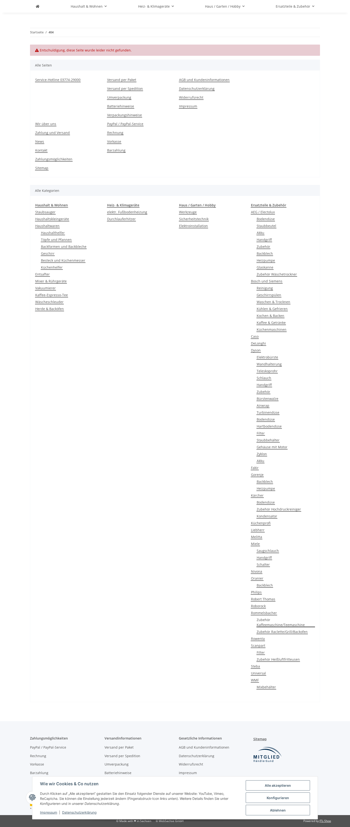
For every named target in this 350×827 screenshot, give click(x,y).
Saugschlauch (268, 550)
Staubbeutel (266, 226)
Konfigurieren (278, 798)
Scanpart (258, 645)
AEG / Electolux (263, 212)
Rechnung (115, 132)
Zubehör (263, 246)
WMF (255, 680)
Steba (255, 666)
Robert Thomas (263, 599)
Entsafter (42, 274)
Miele (255, 543)
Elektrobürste (267, 357)
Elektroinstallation (193, 226)
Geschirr (48, 253)
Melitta (256, 537)
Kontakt (41, 150)
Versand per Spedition (125, 88)
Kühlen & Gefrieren (272, 308)
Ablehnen (278, 810)
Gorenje (257, 474)
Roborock (258, 606)
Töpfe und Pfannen (56, 239)
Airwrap (263, 405)
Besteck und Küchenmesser (63, 260)
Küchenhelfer (52, 267)
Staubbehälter (268, 440)
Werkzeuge (188, 212)
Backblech (265, 253)
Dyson (256, 350)
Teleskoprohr (267, 371)
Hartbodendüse (269, 426)
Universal (258, 673)
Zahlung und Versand (52, 132)
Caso (255, 336)
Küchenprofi (260, 523)
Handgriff (264, 239)
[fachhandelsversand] (37, 6)
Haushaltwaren (47, 226)
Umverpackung (119, 97)
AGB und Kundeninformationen (204, 79)
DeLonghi (258, 343)
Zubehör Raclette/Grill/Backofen (282, 631)
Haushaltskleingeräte (52, 219)
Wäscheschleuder (49, 302)
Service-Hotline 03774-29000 (57, 79)
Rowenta (258, 638)
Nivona (256, 571)
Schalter (263, 564)
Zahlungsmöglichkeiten (53, 159)
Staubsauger (45, 212)
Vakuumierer (45, 288)
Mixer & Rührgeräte (51, 281)
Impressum (48, 812)
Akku (260, 232)
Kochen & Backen (270, 315)
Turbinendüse (268, 412)
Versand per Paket (121, 79)
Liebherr (258, 530)
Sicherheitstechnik (194, 219)
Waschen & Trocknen (273, 302)
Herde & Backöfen (49, 308)
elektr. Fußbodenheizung (127, 212)
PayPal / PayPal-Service (125, 124)
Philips (256, 592)
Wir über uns (45, 124)
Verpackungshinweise (124, 115)
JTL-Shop (325, 821)
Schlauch (264, 378)
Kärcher (257, 495)
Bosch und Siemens (266, 281)
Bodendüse (266, 219)
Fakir (255, 467)
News (39, 141)
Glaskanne (265, 267)
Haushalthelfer (53, 232)
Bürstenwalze (267, 398)
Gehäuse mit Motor (272, 447)
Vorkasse (114, 141)
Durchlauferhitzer (121, 219)
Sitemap (41, 168)
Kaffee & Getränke (271, 322)
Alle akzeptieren (278, 785)
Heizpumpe (266, 260)
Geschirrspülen (269, 295)
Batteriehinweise (120, 106)
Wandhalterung (269, 364)
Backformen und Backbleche (63, 246)
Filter (261, 433)
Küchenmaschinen (271, 329)
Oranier (257, 578)
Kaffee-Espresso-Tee (51, 295)
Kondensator (267, 516)
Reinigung (265, 288)
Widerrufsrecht (191, 97)
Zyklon (262, 454)
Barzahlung (116, 150)
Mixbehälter (266, 687)
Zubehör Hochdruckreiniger (279, 509)
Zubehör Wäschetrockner (277, 274)
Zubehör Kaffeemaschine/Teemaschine (281, 622)
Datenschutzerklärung (79, 812)
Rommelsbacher (264, 613)
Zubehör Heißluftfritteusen (278, 659)
